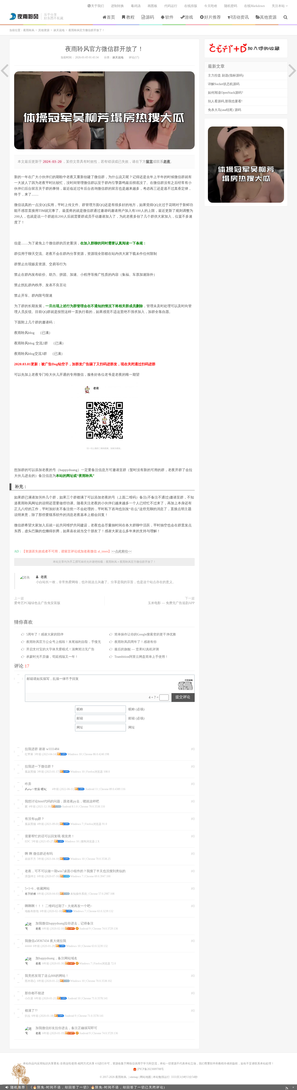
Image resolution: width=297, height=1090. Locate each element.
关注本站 (279, 6)
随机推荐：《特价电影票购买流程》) (66, 1087)
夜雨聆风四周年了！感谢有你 (135, 642)
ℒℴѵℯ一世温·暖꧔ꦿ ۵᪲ (38, 789)
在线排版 (190, 6)
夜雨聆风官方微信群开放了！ (104, 49)
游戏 (189, 17)
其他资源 (268, 17)
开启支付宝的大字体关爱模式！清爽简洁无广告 (60, 649)
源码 (150, 17)
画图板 (152, 6)
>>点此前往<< (121, 551)
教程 (130, 17)
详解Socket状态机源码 (223, 84)
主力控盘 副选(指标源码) (226, 75)
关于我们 (97, 6)
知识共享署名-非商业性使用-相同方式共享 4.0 (70, 1063)
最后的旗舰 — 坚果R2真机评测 (136, 649)
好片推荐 (212, 17)
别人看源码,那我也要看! (225, 101)
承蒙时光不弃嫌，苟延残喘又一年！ (52, 656)
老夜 (44, 577)
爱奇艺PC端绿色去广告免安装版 (37, 603)
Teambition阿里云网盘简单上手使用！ (141, 656)
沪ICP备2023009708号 (150, 1069)
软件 (169, 17)
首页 (111, 17)
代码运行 (170, 6)
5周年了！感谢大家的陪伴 (45, 634)
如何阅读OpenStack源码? (225, 92)
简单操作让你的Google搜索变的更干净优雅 (145, 634)
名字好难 (30, 893)
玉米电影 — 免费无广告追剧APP (171, 603)
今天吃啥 (210, 6)
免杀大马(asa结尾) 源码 (224, 110)
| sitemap (133, 1077)
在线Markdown (254, 6)
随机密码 (230, 6)
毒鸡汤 (136, 6)
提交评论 (182, 697)
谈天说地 (59, 30)
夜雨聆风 (24, 16)
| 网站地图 (145, 1077)
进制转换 (117, 6)
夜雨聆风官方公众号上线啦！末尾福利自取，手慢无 (63, 642)
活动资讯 (240, 17)
